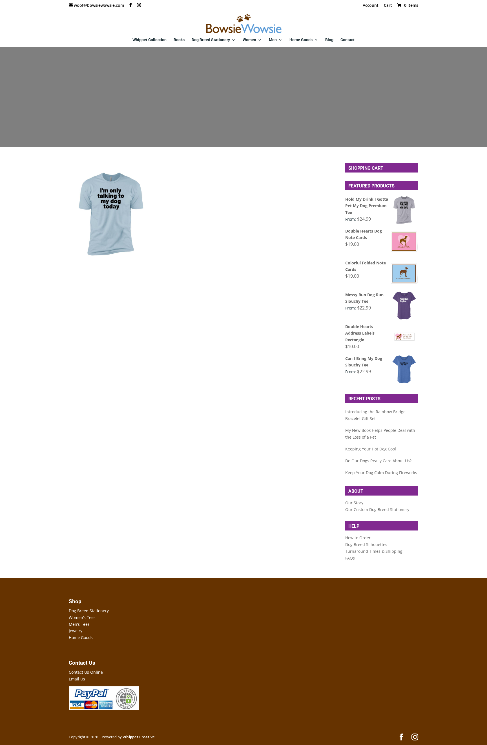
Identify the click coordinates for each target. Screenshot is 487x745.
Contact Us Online (86, 672)
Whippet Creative (139, 736)
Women (249, 40)
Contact (347, 40)
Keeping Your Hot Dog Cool (370, 449)
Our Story (354, 502)
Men (273, 40)
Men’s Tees (79, 624)
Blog (329, 40)
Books (179, 40)
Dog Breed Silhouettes (366, 544)
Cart (388, 5)
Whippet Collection (149, 40)
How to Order (358, 537)
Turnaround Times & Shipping (373, 551)
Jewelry (75, 630)
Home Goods (301, 40)
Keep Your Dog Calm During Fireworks (381, 472)
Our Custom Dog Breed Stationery (377, 509)
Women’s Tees (82, 617)
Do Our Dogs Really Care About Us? (378, 460)
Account (370, 5)
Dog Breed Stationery (211, 40)
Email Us (77, 679)
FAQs (350, 558)
